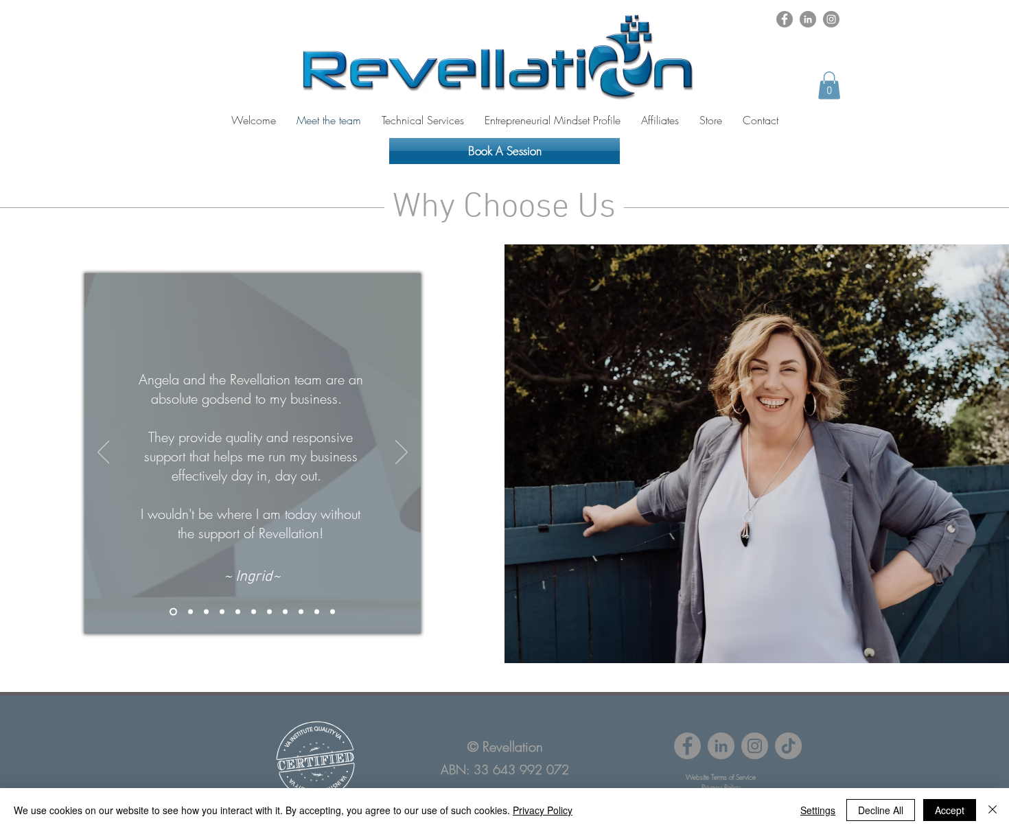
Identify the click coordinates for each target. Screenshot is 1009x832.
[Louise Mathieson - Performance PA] (206, 611)
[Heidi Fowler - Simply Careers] (253, 611)
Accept (949, 810)
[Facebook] (784, 19)
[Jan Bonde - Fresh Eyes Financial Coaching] (190, 611)
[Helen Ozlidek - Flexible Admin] (316, 611)
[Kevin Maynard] (285, 611)
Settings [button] (817, 810)
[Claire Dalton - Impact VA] (301, 611)
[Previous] (103, 453)
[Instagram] (831, 19)
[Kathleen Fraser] (332, 611)
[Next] (401, 453)
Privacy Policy (542, 810)
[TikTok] (788, 745)
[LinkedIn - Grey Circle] (808, 19)
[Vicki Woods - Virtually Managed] (237, 611)
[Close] (992, 810)
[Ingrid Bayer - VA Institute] (173, 611)
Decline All (880, 810)
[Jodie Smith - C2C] (269, 611)
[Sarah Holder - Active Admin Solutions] (222, 611)
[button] (829, 85)
